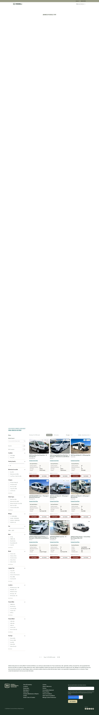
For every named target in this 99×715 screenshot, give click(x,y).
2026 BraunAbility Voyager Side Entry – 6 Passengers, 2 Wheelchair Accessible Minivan (39, 537)
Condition (10, 453)
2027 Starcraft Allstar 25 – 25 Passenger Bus (80, 455)
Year (9, 526)
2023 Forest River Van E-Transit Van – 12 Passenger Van (38, 455)
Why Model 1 (26, 690)
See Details (44, 476)
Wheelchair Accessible (13, 469)
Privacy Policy (46, 692)
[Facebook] (87, 709)
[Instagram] (91, 709)
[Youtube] (93, 709)
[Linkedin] (85, 709)
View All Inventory (27, 684)
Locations (10, 585)
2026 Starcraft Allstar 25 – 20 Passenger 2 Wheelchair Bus (80, 496)
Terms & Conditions (47, 694)
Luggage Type (11, 568)
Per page (68, 435)
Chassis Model (11, 619)
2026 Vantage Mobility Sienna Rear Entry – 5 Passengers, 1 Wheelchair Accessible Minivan (60, 455)
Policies (44, 688)
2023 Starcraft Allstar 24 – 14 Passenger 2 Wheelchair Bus (59, 496)
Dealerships (26, 688)
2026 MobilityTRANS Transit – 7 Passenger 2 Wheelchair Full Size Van (39, 496)
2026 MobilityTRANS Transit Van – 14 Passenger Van (58, 537)
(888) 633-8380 (83, 1)
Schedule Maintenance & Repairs (31, 694)
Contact (25, 695)
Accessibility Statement (48, 690)
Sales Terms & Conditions (49, 695)
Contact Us (77, 1)
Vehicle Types (11, 497)
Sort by (79, 435)
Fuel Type (10, 636)
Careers (44, 684)
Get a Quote (34, 476)
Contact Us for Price (33, 460)
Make (9, 534)
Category (10, 480)
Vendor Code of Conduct (29, 697)
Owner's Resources (47, 686)
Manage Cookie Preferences (49, 697)
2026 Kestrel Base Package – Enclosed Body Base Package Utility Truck (80, 537)
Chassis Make (11, 602)
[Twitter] (89, 709)
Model (9, 551)
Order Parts (26, 692)
